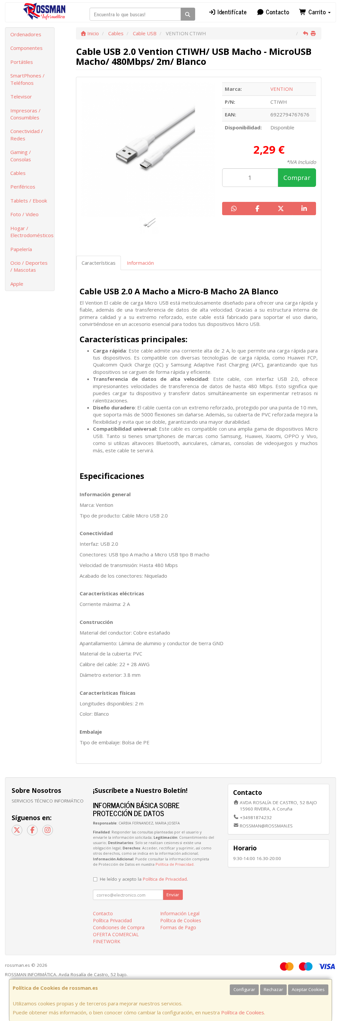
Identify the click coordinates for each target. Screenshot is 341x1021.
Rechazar (273, 989)
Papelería (21, 249)
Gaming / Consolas (20, 155)
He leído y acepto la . (144, 879)
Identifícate (231, 12)
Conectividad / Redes (26, 134)
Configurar (244, 989)
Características (99, 262)
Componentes (26, 48)
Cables (18, 173)
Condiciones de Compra (119, 927)
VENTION (281, 88)
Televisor (21, 96)
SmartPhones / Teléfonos (27, 79)
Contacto (276, 12)
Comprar (296, 177)
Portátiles (21, 62)
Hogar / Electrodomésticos (32, 231)
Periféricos (22, 186)
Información (140, 262)
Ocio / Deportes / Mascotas (29, 266)
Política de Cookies (242, 1012)
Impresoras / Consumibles (25, 114)
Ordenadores (25, 34)
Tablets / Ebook (28, 200)
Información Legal (179, 913)
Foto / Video (24, 214)
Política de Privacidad (174, 864)
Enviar (173, 895)
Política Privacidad (112, 920)
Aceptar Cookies (308, 989)
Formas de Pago (178, 927)
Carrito (317, 12)
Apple (16, 283)
